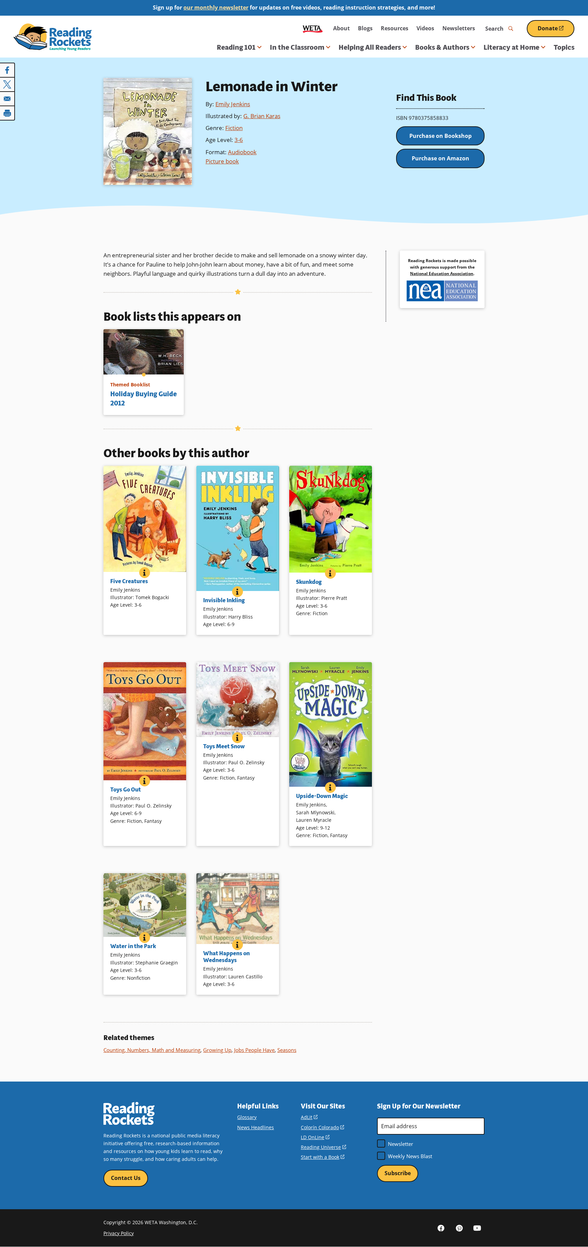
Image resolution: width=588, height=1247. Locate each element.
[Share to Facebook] (7, 70)
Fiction (234, 128)
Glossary (247, 1117)
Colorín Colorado (322, 1127)
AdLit (309, 1117)
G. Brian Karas (261, 116)
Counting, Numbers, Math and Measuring (151, 1049)
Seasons (286, 1049)
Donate (556, 31)
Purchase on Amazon (440, 158)
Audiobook (242, 152)
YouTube (477, 1227)
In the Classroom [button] (297, 47)
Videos (425, 28)
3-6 (238, 140)
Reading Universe (323, 1147)
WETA (313, 28)
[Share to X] (7, 84)
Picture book (222, 161)
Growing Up (217, 1049)
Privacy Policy (118, 1233)
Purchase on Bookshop (440, 136)
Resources (394, 28)
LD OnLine (315, 1137)
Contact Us (126, 1178)
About (341, 28)
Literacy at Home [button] (511, 47)
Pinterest (459, 1227)
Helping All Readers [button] (370, 47)
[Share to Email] (7, 98)
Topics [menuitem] (564, 47)
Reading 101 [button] (236, 47)
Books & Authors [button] (442, 47)
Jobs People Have (254, 1049)
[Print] (7, 113)
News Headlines (255, 1127)
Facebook (441, 1227)
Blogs (365, 28)
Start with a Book (322, 1157)
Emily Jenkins (232, 104)
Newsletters (458, 28)
